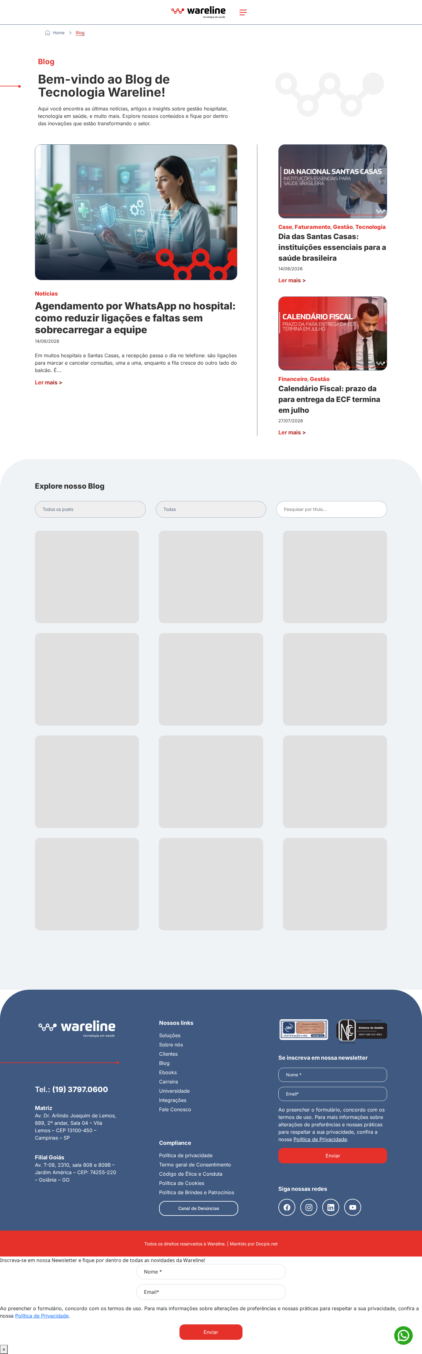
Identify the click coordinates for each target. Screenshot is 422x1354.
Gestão (343, 227)
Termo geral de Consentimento (195, 1164)
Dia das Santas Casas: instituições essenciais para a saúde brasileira (332, 247)
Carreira (168, 1082)
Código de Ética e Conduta (190, 1174)
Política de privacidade (186, 1155)
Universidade (174, 1091)
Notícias (46, 293)
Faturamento (313, 227)
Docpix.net (267, 1243)
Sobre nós (171, 1044)
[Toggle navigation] (243, 12)
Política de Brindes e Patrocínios (196, 1192)
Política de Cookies (181, 1183)
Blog (164, 1063)
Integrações (172, 1100)
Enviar (333, 1156)
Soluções (169, 1035)
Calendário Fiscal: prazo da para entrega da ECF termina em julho (329, 399)
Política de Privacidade (320, 1139)
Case (285, 227)
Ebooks (168, 1072)
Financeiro (292, 379)
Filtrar (376, 509)
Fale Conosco (175, 1109)
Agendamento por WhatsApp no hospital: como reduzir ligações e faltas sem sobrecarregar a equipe (135, 318)
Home (59, 32)
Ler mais (48, 382)
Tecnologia (370, 227)
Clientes (168, 1054)
